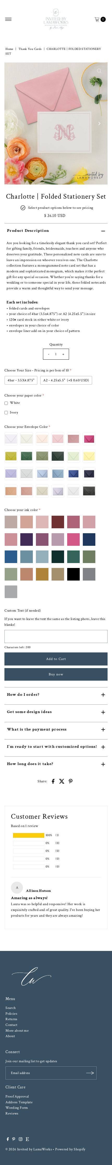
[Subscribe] (90, 1073)
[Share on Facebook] (53, 781)
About (10, 1036)
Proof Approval (17, 1096)
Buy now (56, 674)
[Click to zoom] (99, 71)
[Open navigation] (8, 19)
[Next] (99, 123)
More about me (17, 1030)
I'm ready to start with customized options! (52, 746)
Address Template (19, 1102)
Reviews (11, 1113)
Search (10, 1007)
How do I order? (23, 694)
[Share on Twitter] (62, 781)
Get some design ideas (29, 712)
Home (9, 49)
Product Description (28, 230)
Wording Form (16, 1107)
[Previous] (12, 123)
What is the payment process (37, 729)
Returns (11, 1019)
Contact (11, 1024)
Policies (11, 1013)
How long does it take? (30, 764)
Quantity (56, 344)
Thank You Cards (29, 49)
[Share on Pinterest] (70, 781)
